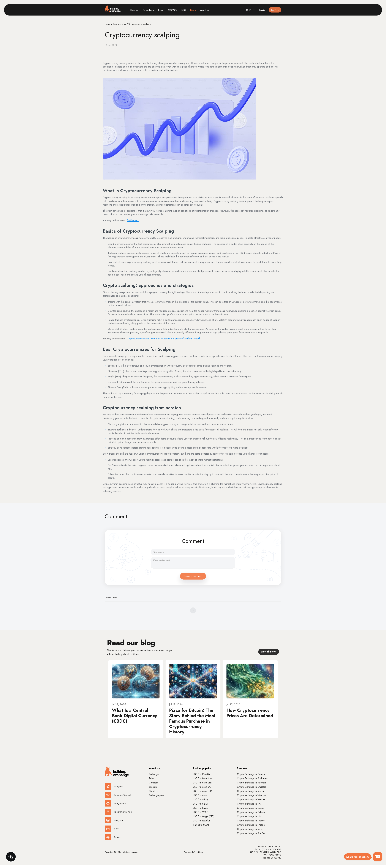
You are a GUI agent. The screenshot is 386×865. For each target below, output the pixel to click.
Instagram (118, 820)
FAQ (184, 10)
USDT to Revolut (201, 820)
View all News (269, 651)
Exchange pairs (156, 795)
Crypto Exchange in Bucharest (252, 778)
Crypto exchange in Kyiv (249, 803)
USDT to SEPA (200, 803)
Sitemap (153, 787)
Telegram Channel (122, 795)
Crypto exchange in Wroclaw (251, 795)
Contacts (153, 782)
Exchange (154, 774)
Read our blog (120, 23)
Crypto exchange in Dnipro (250, 808)
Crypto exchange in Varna (250, 829)
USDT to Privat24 (201, 774)
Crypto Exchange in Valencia (251, 782)
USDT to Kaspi (200, 808)
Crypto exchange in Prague (251, 825)
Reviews (134, 10)
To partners (148, 10)
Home (108, 23)
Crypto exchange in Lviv (249, 816)
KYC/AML (172, 10)
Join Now (275, 9)
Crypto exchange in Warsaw (251, 799)
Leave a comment (193, 576)
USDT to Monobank (203, 778)
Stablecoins (133, 220)
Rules (160, 10)
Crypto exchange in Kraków (251, 833)
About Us (204, 10)
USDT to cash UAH (202, 787)
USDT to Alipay (200, 799)
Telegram (118, 786)
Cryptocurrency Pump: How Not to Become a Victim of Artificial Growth (164, 338)
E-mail (116, 828)
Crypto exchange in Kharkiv (250, 820)
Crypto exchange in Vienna (250, 791)
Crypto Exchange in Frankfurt (251, 774)
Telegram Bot (120, 803)
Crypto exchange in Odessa (251, 812)
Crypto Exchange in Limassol (251, 787)
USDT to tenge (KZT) (203, 816)
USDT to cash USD (202, 782)
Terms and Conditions (193, 852)
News (193, 10)
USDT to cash (200, 795)
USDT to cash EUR (202, 791)
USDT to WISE (200, 812)
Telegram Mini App (123, 811)
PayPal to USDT (201, 825)
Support (117, 837)
